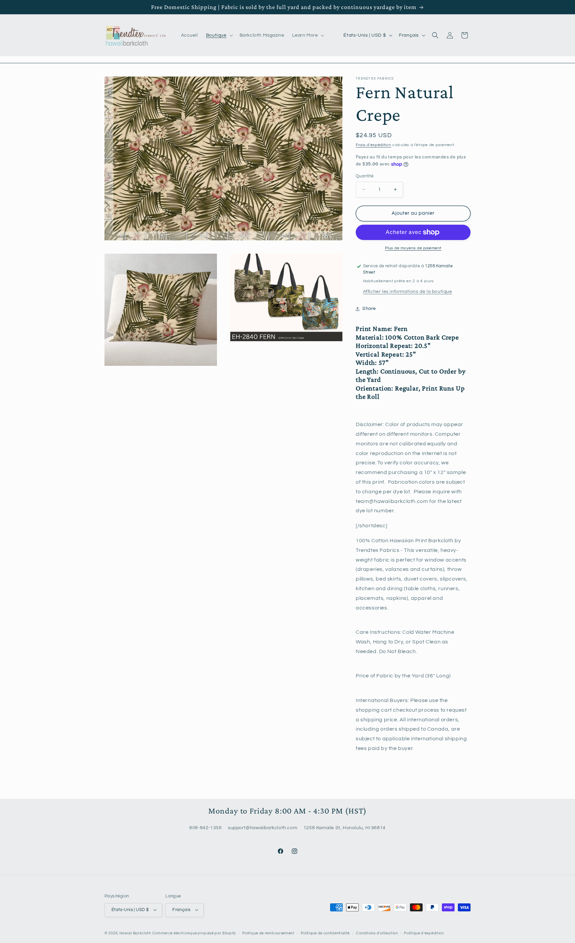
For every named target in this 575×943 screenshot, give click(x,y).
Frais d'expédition (373, 145)
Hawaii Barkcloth (135, 933)
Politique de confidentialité (325, 933)
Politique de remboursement (268, 933)
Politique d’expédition (424, 933)
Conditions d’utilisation (377, 933)
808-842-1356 (205, 827)
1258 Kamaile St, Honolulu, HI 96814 (344, 827)
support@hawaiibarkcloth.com (262, 827)
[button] (219, 35)
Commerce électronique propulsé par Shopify (194, 933)
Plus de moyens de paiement (413, 248)
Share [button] (369, 308)
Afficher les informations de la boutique (407, 291)
